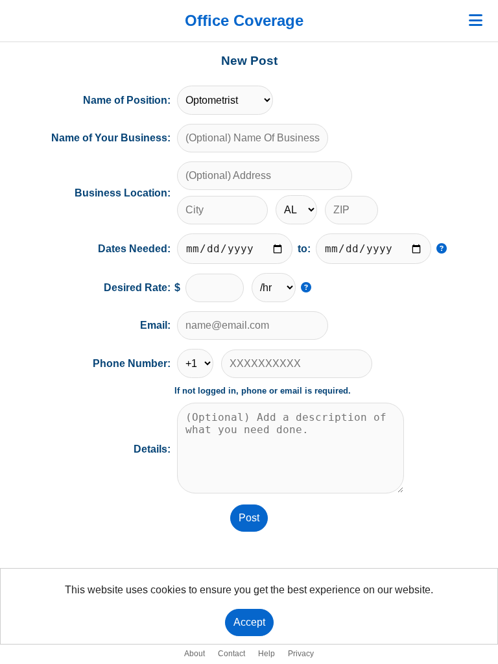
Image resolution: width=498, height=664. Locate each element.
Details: (152, 449)
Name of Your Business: (111, 137)
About (194, 653)
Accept (249, 622)
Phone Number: (132, 363)
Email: (155, 325)
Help (266, 653)
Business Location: (123, 192)
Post (249, 517)
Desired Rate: (137, 287)
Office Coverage (244, 20)
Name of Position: (127, 100)
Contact (231, 653)
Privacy (301, 653)
